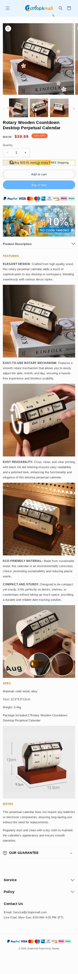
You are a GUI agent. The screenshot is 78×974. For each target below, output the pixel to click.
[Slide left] (4, 108)
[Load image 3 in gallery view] (59, 108)
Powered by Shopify (49, 948)
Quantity (8, 145)
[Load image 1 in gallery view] (18, 108)
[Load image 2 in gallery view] (39, 108)
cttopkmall (32, 948)
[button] (7, 8)
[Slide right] (74, 108)
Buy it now (39, 185)
